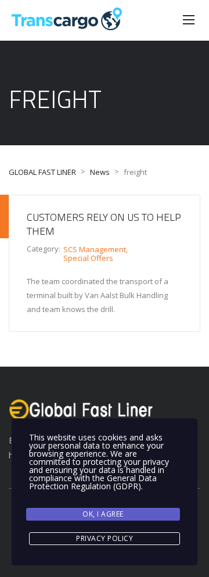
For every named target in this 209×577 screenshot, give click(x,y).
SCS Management (94, 249)
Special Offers (88, 258)
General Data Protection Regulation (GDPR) (93, 482)
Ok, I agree (103, 514)
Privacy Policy (104, 538)
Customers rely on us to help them (104, 224)
